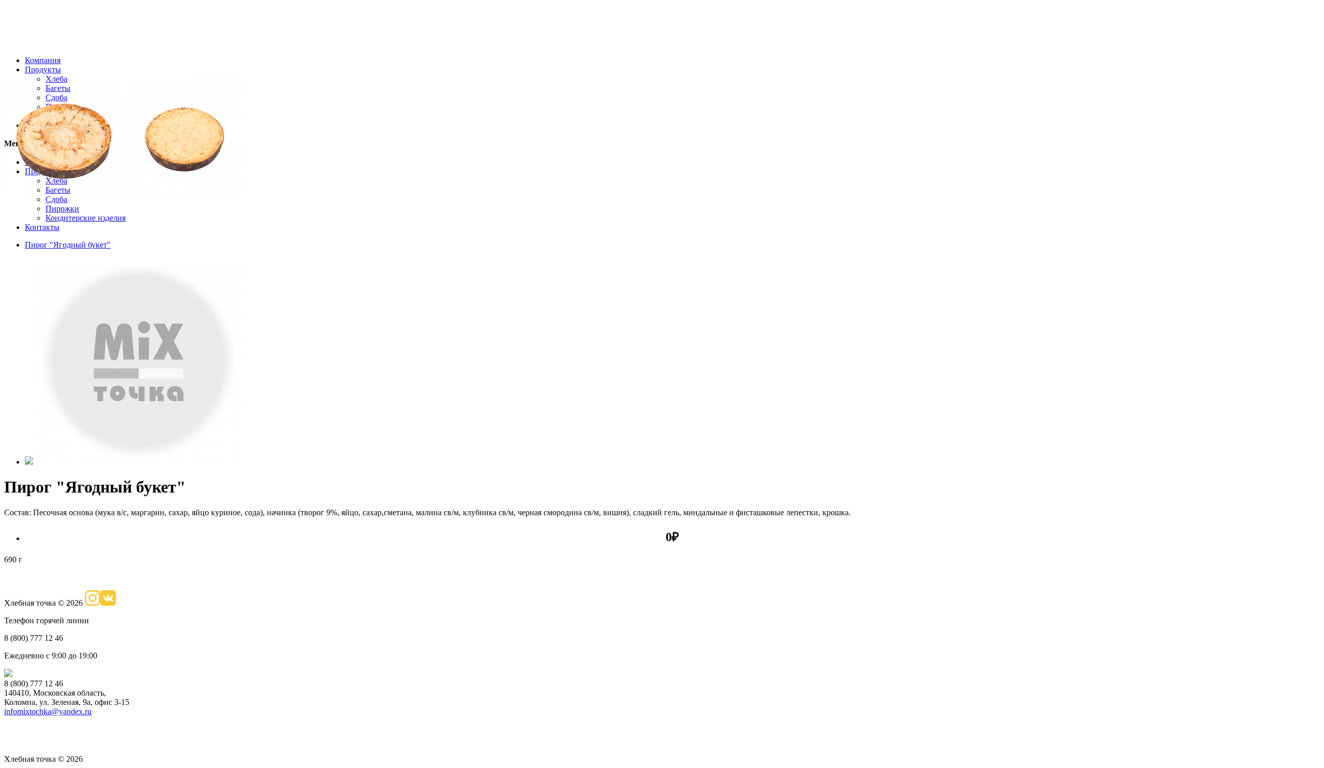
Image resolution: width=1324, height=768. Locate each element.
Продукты (43, 69)
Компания (43, 60)
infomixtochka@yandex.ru (48, 711)
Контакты (42, 227)
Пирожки (62, 208)
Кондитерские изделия (86, 217)
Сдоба (56, 199)
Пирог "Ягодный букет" (68, 244)
